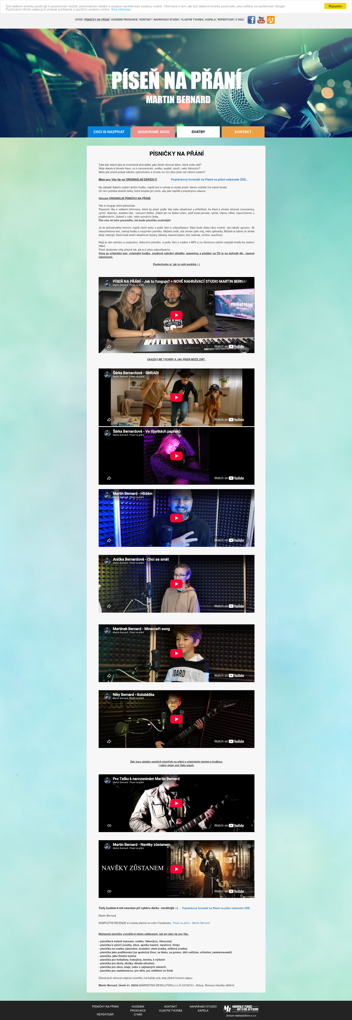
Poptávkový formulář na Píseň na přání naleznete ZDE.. (209, 179)
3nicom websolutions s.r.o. (241, 1015)
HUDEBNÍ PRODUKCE (124, 19)
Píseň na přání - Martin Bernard (191, 923)
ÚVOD (78, 19)
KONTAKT (146, 19)
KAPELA (210, 19)
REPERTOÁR (226, 19)
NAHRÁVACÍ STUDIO (166, 19)
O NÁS (239, 19)
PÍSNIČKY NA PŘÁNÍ (96, 19)
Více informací (121, 9)
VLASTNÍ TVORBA (192, 19)
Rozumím (335, 6)
